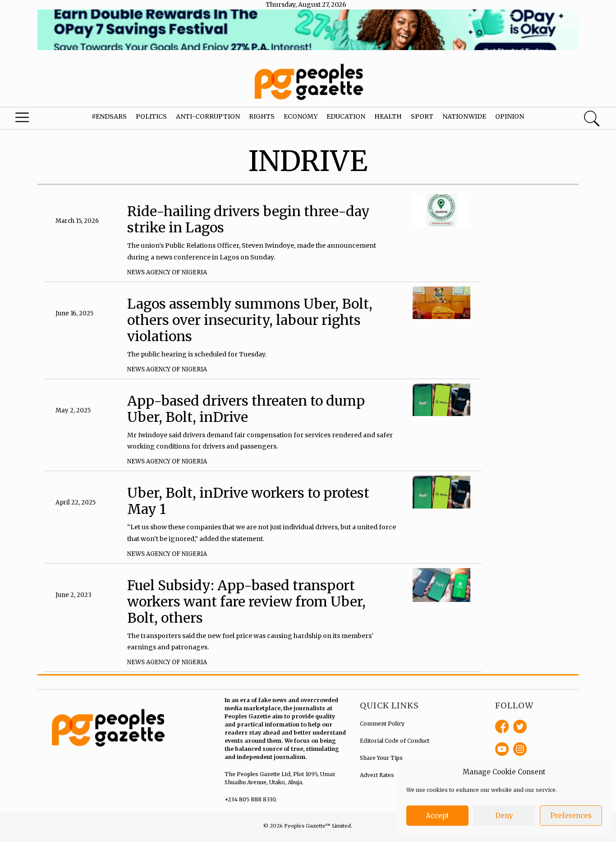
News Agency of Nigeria (167, 272)
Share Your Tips (381, 757)
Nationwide (464, 116)
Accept (437, 815)
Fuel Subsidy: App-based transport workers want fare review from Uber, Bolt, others (246, 601)
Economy (300, 116)
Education (345, 116)
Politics (151, 116)
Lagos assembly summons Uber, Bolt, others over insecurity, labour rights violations (249, 320)
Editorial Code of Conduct (394, 740)
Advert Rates (377, 775)
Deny (504, 815)
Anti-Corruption (208, 116)
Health (388, 116)
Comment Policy (382, 723)
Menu (33, 120)
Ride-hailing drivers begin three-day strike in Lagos (248, 219)
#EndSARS (109, 116)
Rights (262, 116)
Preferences (571, 815)
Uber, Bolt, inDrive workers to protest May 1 (248, 501)
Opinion (509, 116)
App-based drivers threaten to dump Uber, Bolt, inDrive (246, 409)
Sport (422, 116)
